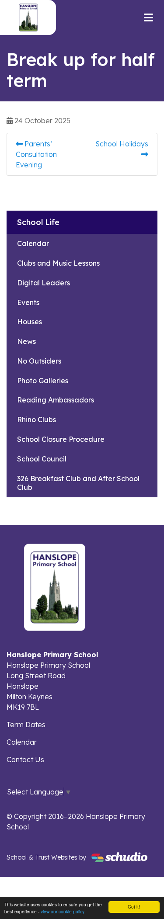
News (26, 341)
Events (28, 302)
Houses (29, 321)
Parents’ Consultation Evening (36, 154)
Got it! (134, 906)
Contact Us (25, 759)
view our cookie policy (62, 911)
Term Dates (26, 724)
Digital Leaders (43, 282)
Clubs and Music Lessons (58, 263)
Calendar (33, 243)
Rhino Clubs (36, 419)
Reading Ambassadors (55, 399)
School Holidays (121, 143)
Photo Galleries (42, 380)
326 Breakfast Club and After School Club (78, 483)
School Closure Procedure (61, 439)
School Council (41, 458)
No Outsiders (39, 361)
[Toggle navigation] (148, 17)
